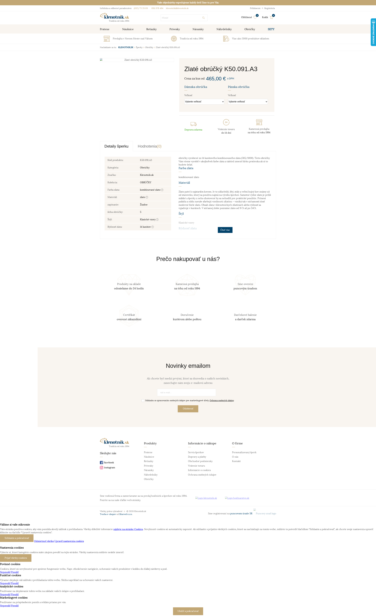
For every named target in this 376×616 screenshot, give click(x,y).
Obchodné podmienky (200, 461)
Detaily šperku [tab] (116, 146)
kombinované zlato (150, 189)
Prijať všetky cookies (16, 557)
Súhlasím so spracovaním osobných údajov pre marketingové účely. (189, 400)
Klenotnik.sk (147, 175)
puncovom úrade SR (242, 513)
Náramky (149, 470)
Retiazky (148, 461)
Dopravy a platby (197, 456)
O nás (235, 456)
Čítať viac (225, 230)
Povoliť (15, 572)
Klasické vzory (148, 219)
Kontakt (236, 461)
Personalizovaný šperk (244, 452)
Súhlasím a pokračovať (17, 538)
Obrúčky (145, 167)
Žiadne (144, 204)
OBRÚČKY (145, 182)
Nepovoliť (5, 572)
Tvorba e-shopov (108, 514)
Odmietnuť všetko (44, 541)
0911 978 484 (157, 8)
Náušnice (149, 456)
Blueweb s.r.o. (125, 514)
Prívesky (148, 465)
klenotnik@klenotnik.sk (177, 8)
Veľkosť (188, 95)
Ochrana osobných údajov (222, 400)
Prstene (148, 452)
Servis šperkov (196, 452)
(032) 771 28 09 (141, 8)
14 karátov (145, 226)
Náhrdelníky (150, 474)
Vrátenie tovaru (196, 465)
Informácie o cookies (199, 470)
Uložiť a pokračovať (188, 611)
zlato (143, 197)
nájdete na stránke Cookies (128, 529)
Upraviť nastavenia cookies (69, 541)
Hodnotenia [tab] (150, 146)
